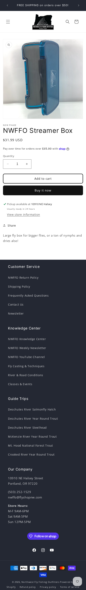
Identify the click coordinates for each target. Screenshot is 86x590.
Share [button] (12, 225)
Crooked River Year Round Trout (31, 454)
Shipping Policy (19, 286)
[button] (8, 21)
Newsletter (16, 313)
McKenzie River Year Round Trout (32, 436)
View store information (23, 214)
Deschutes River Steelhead (27, 427)
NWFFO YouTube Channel (26, 357)
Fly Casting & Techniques (26, 366)
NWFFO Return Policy (23, 277)
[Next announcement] (78, 5)
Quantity (8, 156)
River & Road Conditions (25, 375)
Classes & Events (20, 384)
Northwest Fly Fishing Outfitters (40, 581)
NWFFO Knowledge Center (27, 339)
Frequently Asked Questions (28, 295)
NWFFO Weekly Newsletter (27, 348)
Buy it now (43, 190)
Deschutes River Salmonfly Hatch (32, 409)
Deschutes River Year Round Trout (33, 418)
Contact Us (16, 304)
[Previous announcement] (7, 5)
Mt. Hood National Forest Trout (30, 445)
